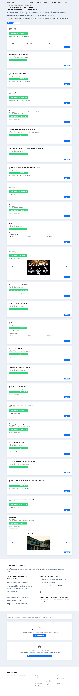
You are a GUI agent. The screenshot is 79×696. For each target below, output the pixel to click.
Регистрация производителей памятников (49, 680)
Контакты (59, 681)
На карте (17, 22)
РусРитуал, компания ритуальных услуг (21, 499)
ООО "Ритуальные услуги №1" (18, 250)
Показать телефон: (18, 33)
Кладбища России (38, 683)
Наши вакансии (60, 680)
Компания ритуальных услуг (18, 386)
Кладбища (46, 2)
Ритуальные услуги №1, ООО (18, 284)
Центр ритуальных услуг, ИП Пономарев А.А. (23, 129)
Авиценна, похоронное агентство (19, 92)
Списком (10, 22)
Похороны (31, 2)
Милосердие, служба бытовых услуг (20, 367)
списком (67, 599)
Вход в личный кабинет (50, 674)
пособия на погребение (56, 20)
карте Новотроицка (57, 601)
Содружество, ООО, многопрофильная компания (24, 167)
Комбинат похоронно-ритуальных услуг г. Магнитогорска (27, 480)
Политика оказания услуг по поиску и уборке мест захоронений (62, 677)
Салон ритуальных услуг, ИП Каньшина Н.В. (23, 461)
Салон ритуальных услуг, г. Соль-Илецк (21, 424)
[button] (66, 267)
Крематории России (38, 681)
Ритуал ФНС (11, 2)
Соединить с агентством (39, 635)
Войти (66, 2)
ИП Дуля (11, 223)
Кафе (59, 2)
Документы (59, 674)
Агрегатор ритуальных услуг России (13, 5)
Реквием (12, 322)
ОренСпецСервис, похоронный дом (20, 186)
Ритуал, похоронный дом (17, 442)
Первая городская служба (17, 73)
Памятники (53, 2)
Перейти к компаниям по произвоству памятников (39, 655)
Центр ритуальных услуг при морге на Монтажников (26, 148)
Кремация (39, 2)
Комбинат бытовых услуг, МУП (19, 303)
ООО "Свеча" (13, 28)
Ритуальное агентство (16, 205)
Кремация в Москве (38, 677)
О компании (59, 683)
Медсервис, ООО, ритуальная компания (22, 405)
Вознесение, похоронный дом (18, 54)
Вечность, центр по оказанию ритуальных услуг (24, 111)
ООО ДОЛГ (12, 518)
